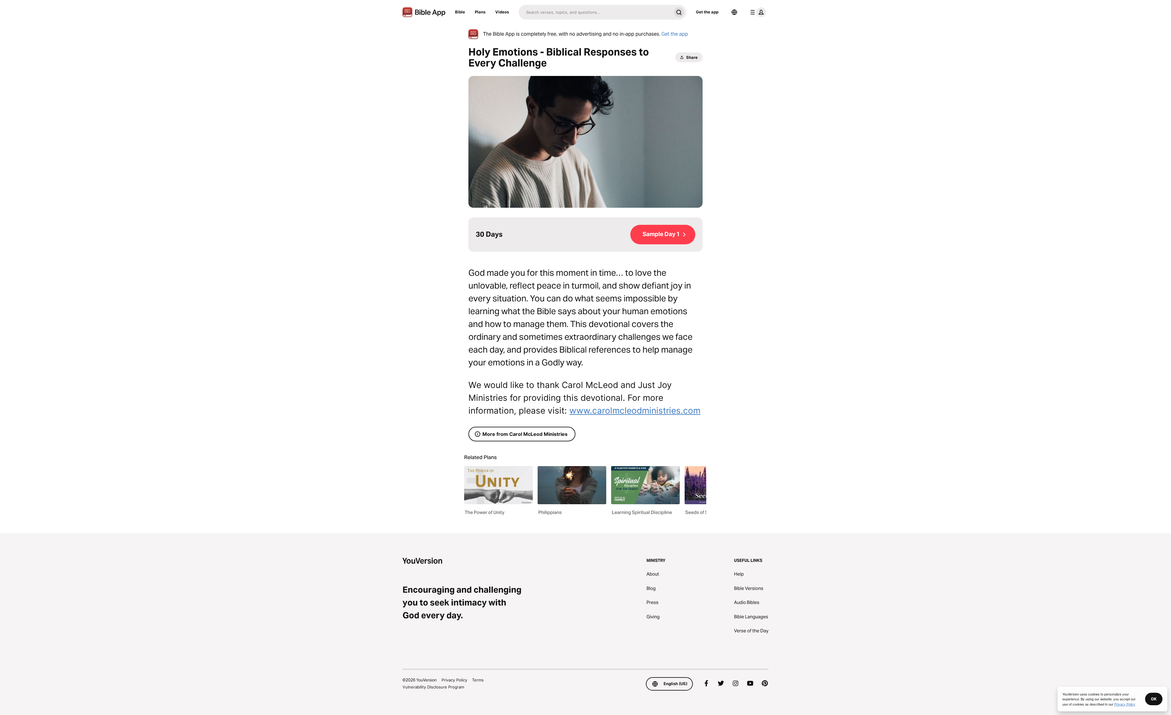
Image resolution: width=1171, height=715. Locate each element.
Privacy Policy (454, 679)
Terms (478, 679)
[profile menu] (756, 12)
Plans (480, 11)
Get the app (707, 11)
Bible (460, 11)
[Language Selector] (734, 12)
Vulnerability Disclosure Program (433, 686)
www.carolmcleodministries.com (634, 410)
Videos (502, 11)
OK (1154, 698)
